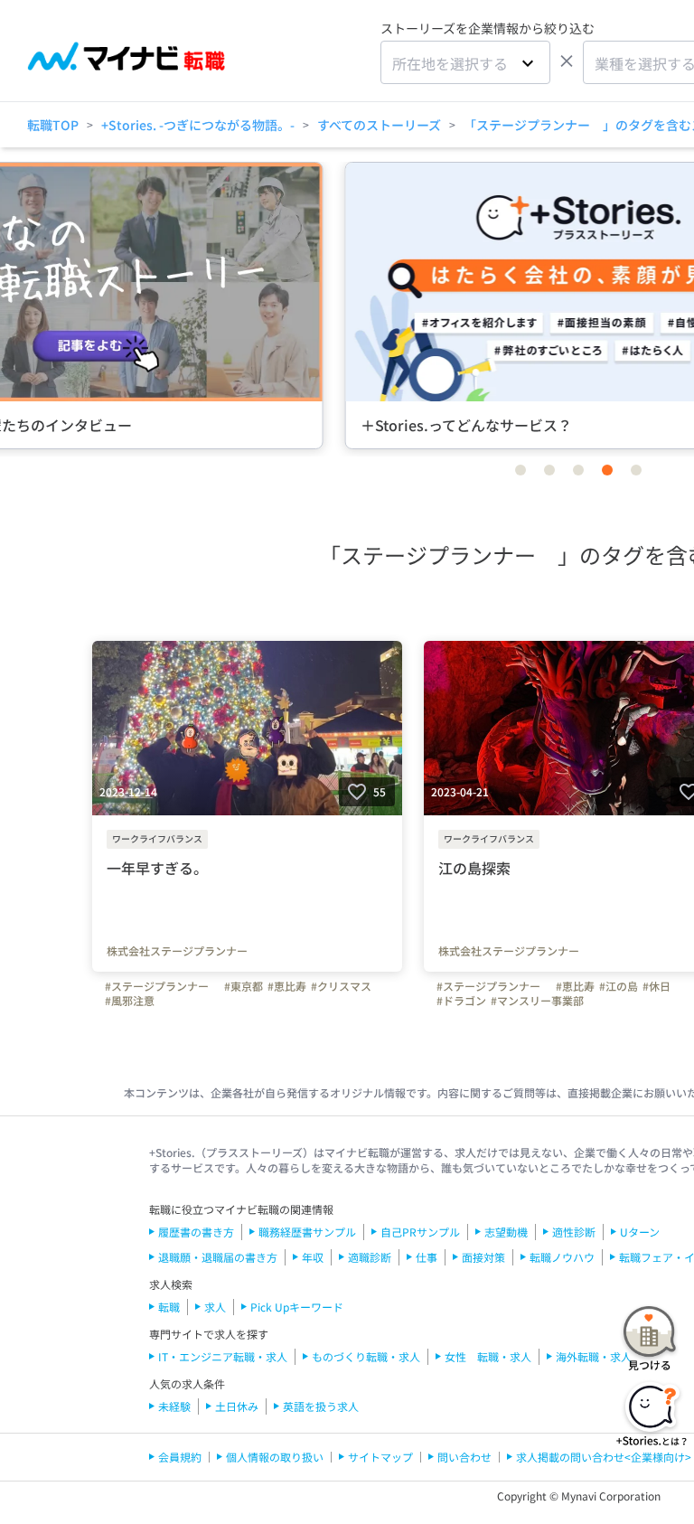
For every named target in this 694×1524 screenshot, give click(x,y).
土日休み (236, 1406)
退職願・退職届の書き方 (217, 1257)
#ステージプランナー (162, 986)
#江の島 (618, 986)
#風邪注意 (130, 1000)
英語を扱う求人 (321, 1406)
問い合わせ (464, 1456)
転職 (169, 1306)
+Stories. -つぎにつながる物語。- (198, 125)
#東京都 (243, 986)
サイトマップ (380, 1456)
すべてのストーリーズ (379, 125)
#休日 (656, 986)
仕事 (426, 1257)
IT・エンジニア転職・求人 (222, 1356)
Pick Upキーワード (296, 1306)
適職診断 (369, 1257)
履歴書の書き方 (196, 1231)
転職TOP (53, 125)
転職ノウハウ (562, 1257)
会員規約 (180, 1456)
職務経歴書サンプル (307, 1231)
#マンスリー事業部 (537, 1000)
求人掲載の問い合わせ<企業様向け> (603, 1456)
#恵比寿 (286, 986)
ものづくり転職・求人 (366, 1356)
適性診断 (574, 1231)
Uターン (640, 1231)
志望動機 (506, 1231)
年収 (313, 1257)
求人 (215, 1306)
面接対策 (483, 1257)
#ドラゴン (461, 1000)
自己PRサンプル (420, 1231)
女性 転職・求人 (488, 1356)
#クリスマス (341, 986)
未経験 (174, 1406)
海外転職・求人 (594, 1356)
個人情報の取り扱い (275, 1456)
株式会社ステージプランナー (177, 951)
